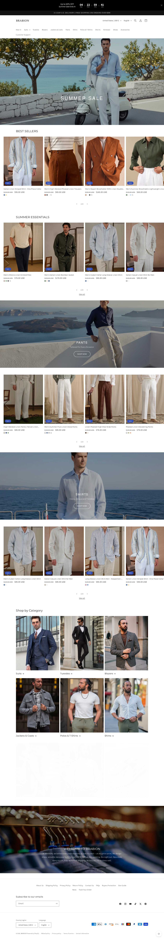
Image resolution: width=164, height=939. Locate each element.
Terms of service (69, 933)
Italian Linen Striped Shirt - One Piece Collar (22, 189)
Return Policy (78, 885)
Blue (4, 195)
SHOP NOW (82, 111)
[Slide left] (76, 204)
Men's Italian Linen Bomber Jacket (59, 275)
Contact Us (89, 885)
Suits (19, 673)
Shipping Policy (52, 885)
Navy (49, 281)
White (49, 195)
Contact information (82, 933)
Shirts (108, 735)
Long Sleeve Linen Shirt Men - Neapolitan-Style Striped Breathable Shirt (103, 579)
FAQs (98, 885)
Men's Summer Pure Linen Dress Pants (60, 427)
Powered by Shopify (33, 933)
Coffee (86, 433)
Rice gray (49, 433)
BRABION (23, 933)
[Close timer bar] (162, 5)
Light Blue (130, 195)
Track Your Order (85, 890)
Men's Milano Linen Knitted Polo (17, 275)
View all (82, 294)
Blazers (109, 673)
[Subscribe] (56, 903)
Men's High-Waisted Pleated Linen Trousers (63, 189)
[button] (27, 29)
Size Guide (122, 885)
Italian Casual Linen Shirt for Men (58, 579)
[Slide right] (87, 204)
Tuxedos (65, 673)
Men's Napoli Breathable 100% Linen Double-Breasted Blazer (104, 189)
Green (126, 195)
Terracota (45, 195)
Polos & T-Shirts (69, 735)
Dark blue (47, 433)
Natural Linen (126, 281)
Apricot (130, 433)
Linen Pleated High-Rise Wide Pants (100, 427)
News (74, 890)
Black (47, 195)
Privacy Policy (65, 885)
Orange (86, 195)
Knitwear (65, 800)
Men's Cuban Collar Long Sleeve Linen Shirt (103, 275)
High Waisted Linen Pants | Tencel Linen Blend (21, 427)
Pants (19, 800)
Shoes (108, 800)
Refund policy (45, 933)
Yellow (6, 195)
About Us (40, 885)
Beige (4, 281)
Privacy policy (56, 933)
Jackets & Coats (25, 735)
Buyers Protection (109, 885)
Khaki (128, 433)
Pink (86, 585)
